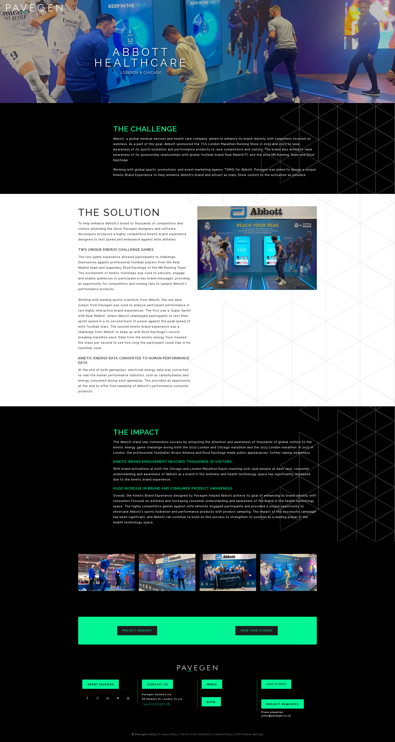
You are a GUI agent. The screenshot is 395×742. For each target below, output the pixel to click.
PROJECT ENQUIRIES (282, 704)
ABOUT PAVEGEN (100, 684)
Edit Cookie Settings (250, 734)
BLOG (211, 702)
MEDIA (212, 684)
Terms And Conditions (197, 734)
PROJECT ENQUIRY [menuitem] (137, 630)
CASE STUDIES (276, 684)
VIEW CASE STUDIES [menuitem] (256, 630)
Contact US (157, 684)
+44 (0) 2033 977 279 (156, 704)
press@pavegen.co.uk (276, 715)
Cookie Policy (223, 734)
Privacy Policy (169, 734)
